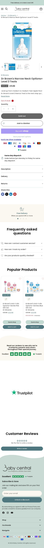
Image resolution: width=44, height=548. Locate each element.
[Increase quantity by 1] (13, 109)
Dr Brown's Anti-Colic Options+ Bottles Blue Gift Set (34, 305)
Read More (5, 96)
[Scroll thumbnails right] (41, 67)
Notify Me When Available (11, 139)
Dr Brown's (12, 15)
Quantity (4, 104)
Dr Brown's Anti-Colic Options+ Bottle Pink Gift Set (11, 305)
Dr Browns (5, 75)
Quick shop (12, 322)
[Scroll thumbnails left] (2, 67)
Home (3, 15)
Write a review (22, 449)
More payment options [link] (22, 137)
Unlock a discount (22, 500)
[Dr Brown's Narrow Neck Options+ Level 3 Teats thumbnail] (4, 66)
